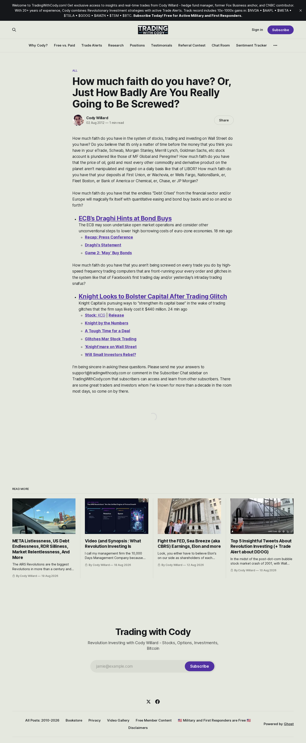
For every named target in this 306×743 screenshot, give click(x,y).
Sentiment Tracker (251, 45)
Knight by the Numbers (106, 323)
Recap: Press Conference (109, 237)
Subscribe (280, 30)
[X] (148, 701)
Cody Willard (97, 118)
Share (224, 120)
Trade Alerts (91, 45)
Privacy (94, 720)
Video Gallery (118, 720)
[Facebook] (157, 701)
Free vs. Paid (64, 45)
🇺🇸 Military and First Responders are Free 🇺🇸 (214, 720)
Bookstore (74, 720)
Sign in (257, 30)
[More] (275, 45)
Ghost (289, 724)
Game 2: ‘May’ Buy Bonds (108, 253)
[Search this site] (14, 29)
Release (116, 315)
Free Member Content (154, 720)
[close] (300, 10)
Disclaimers (138, 728)
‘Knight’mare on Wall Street (110, 347)
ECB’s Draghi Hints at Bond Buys (125, 218)
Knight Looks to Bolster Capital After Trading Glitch (153, 296)
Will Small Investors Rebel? (110, 354)
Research (116, 45)
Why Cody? (38, 45)
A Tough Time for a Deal (107, 331)
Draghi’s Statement (103, 245)
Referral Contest (191, 45)
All (75, 70)
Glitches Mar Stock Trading (110, 339)
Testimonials (161, 45)
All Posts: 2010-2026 (42, 720)
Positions (137, 45)
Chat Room (221, 45)
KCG (95, 315)
